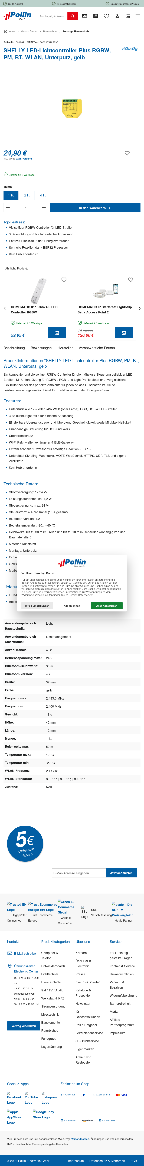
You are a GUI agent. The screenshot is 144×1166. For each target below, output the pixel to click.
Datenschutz (74, 880)
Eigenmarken (85, 1049)
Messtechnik (50, 1014)
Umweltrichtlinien (122, 974)
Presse (80, 974)
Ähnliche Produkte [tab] (16, 268)
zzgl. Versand (24, 158)
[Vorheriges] (4, 308)
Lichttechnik (49, 974)
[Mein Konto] (117, 16)
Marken (115, 1011)
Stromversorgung (53, 1006)
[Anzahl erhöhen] (44, 207)
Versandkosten (80, 1139)
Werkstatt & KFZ (52, 998)
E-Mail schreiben (26, 953)
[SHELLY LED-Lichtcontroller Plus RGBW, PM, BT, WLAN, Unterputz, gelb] (72, 108)
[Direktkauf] (95, 16)
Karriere (81, 952)
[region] (72, 108)
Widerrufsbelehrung (123, 995)
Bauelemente (50, 1022)
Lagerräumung (51, 1046)
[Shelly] (129, 55)
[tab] (14, 348)
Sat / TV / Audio (52, 990)
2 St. (27, 195)
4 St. (43, 195)
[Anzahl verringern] (8, 207)
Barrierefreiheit (120, 1003)
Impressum (117, 1032)
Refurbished (49, 1030)
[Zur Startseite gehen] (17, 15)
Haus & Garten (51, 982)
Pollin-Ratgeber (86, 1024)
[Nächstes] (139, 308)
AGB (133, 1160)
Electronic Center (88, 982)
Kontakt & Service (122, 966)
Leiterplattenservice (89, 1032)
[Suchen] (72, 16)
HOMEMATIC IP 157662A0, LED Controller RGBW (34, 309)
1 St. (11, 195)
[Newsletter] (84, 16)
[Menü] (138, 15)
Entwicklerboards (53, 966)
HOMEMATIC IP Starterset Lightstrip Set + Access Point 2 (105, 309)
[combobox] (52, 16)
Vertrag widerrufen (23, 1026)
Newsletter (83, 1003)
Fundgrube (48, 1038)
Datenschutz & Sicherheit (107, 1160)
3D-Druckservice (87, 1041)
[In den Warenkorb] (57, 332)
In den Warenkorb (93, 208)
